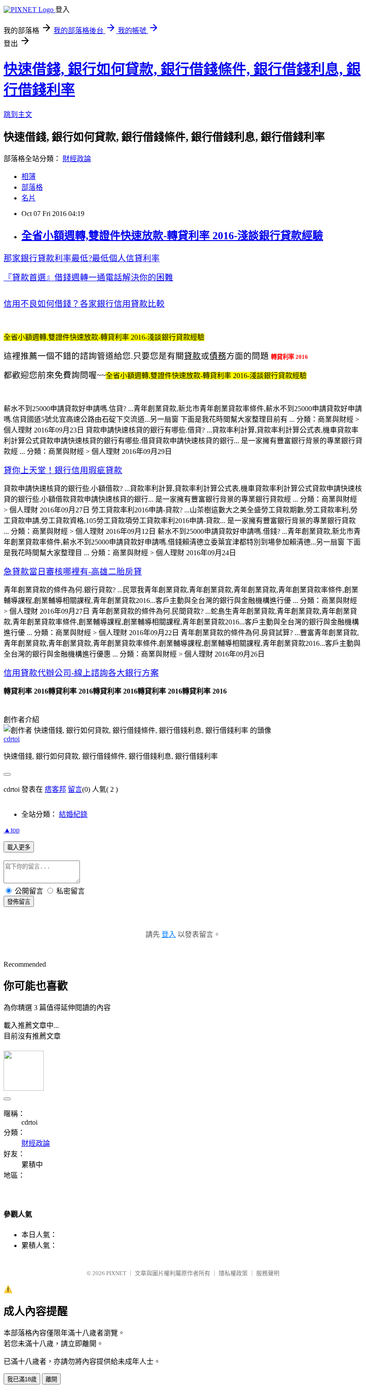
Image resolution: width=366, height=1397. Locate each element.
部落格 (32, 187)
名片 (28, 198)
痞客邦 (55, 789)
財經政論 (76, 158)
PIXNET (116, 1273)
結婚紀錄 (73, 814)
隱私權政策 (233, 1273)
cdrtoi (12, 739)
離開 (51, 1379)
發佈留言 (18, 901)
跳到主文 (18, 114)
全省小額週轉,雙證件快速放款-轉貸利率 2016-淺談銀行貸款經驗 (172, 235)
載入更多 (18, 847)
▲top (12, 830)
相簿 (28, 176)
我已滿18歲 (22, 1379)
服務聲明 (267, 1273)
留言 (75, 789)
